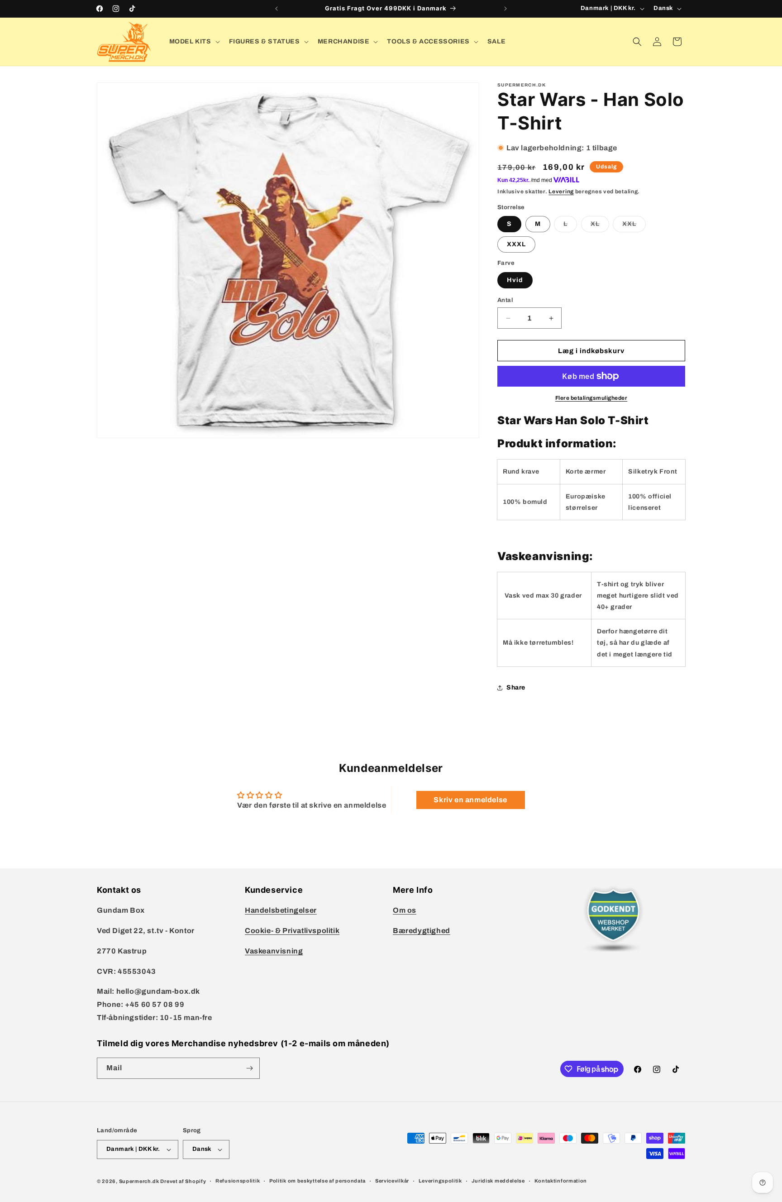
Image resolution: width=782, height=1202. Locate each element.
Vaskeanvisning (274, 951)
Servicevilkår (392, 1180)
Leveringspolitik (440, 1180)
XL (600, 226)
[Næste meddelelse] (505, 8)
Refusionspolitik (237, 1180)
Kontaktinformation (560, 1180)
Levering (561, 191)
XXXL (516, 244)
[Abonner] (249, 1068)
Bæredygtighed (421, 930)
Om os (404, 910)
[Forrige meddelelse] (276, 8)
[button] (194, 41)
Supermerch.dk (139, 1181)
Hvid (515, 280)
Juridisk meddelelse (498, 1180)
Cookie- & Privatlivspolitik (292, 930)
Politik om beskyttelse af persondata (317, 1180)
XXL (634, 226)
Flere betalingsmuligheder (591, 398)
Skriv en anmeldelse (470, 800)
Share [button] (515, 687)
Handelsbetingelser (281, 910)
